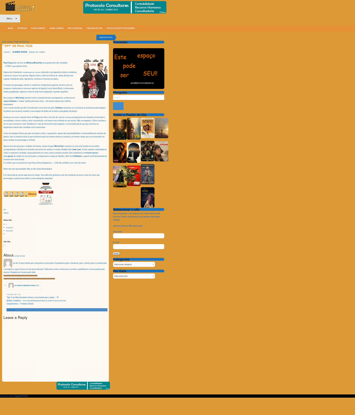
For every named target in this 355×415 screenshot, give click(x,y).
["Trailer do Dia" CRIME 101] (134, 152)
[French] (122, 46)
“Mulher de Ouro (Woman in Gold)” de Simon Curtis (20, 275)
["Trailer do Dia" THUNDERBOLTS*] (147, 151)
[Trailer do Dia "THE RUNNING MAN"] (134, 175)
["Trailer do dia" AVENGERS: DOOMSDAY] (120, 129)
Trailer (5, 213)
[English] (118, 46)
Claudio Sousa (19, 52)
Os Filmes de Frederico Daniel (25, 285)
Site (4, 209)
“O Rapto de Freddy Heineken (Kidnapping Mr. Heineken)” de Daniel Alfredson (29, 278)
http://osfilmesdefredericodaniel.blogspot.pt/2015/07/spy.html (44, 301)
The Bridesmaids (28, 72)
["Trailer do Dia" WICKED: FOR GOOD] (120, 176)
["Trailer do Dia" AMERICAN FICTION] (147, 174)
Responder (11, 310)
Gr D (36, 52)
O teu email (117, 232)
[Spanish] (125, 46)
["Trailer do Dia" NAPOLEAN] (161, 151)
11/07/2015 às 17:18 (13, 294)
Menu (9, 18)
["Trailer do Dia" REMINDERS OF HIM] (134, 128)
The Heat (37, 72)
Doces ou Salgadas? (6, 396)
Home (4, 42)
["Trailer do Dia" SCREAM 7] (120, 152)
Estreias (10, 42)
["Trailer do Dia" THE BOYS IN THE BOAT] (161, 128)
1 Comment (41, 52)
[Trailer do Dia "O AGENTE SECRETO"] (147, 128)
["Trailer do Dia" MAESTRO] (147, 197)
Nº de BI (116, 242)
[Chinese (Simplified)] (114, 46)
